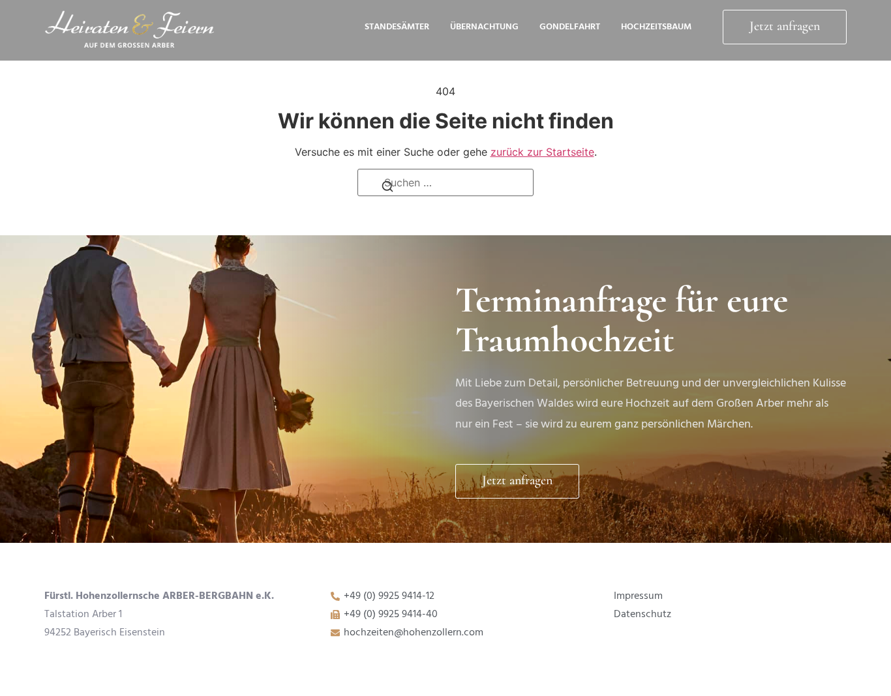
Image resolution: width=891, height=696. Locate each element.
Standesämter (397, 27)
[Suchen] (387, 190)
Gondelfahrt (569, 27)
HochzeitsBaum (656, 27)
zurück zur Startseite (542, 151)
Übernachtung (484, 27)
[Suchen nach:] (445, 182)
